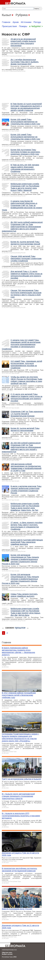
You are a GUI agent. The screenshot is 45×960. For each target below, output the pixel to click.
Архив (16, 22)
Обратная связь (7, 952)
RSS (15, 957)
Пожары (23, 26)
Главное (6, 22)
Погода (37, 22)
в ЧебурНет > (36, 26)
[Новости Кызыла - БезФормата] (13, 2)
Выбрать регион (7, 954)
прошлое (20, 627)
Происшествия (9, 26)
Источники (26, 22)
